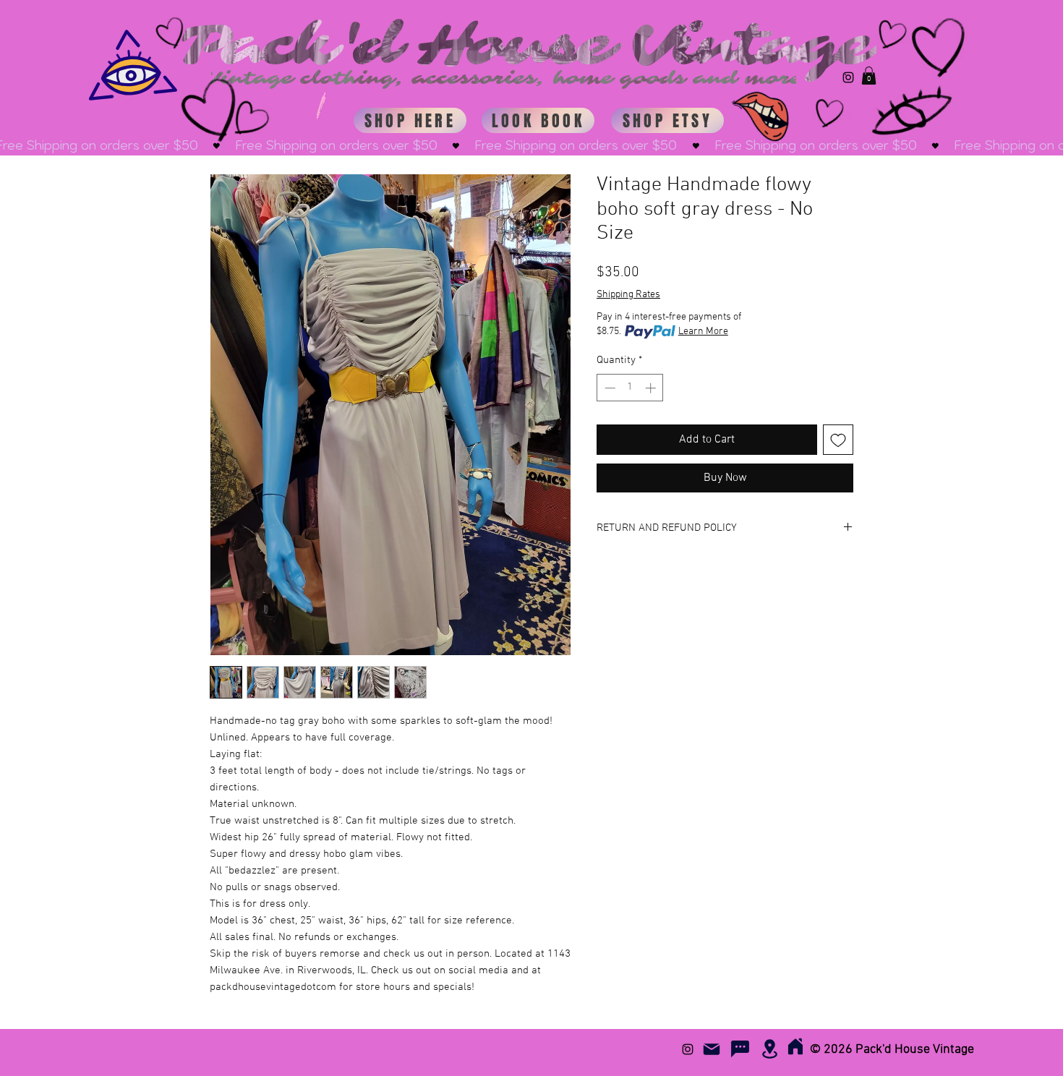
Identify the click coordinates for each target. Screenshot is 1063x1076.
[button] (868, 76)
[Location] (769, 1048)
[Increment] (652, 388)
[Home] (795, 1047)
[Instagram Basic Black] (848, 77)
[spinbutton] (630, 388)
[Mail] (711, 1049)
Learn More (703, 331)
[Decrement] (608, 388)
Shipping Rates (628, 295)
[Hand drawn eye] (912, 114)
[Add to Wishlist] (838, 439)
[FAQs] (739, 1049)
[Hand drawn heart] (249, 120)
